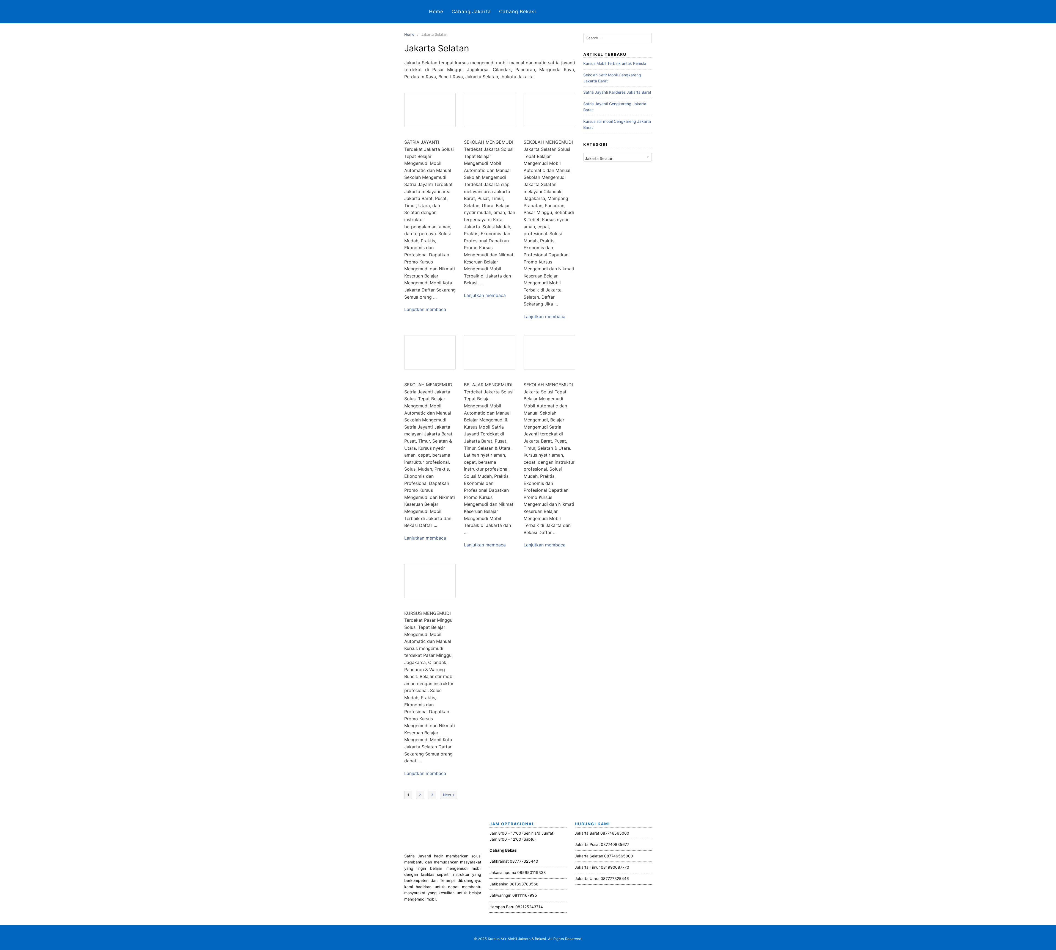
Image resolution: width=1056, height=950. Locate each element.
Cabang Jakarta (471, 11)
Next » (448, 795)
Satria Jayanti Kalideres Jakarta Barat (617, 92)
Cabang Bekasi (517, 11)
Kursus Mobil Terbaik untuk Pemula (614, 63)
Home (436, 11)
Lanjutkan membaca (425, 309)
